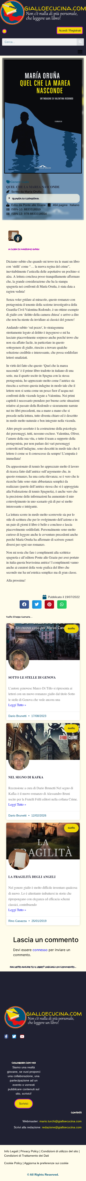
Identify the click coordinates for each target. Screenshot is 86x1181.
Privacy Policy (29, 1151)
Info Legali (11, 1151)
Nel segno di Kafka (25, 777)
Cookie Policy (13, 1163)
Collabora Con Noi (24, 1063)
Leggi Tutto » (17, 705)
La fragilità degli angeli (32, 876)
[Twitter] (14, 1036)
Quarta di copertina (25, 199)
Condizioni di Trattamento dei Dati (26, 1155)
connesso (40, 950)
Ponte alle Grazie (34, 205)
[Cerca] (80, 42)
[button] (4, 31)
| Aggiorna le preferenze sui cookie (45, 1163)
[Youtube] (22, 1036)
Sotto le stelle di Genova (32, 677)
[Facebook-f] (6, 1036)
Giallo (25, 182)
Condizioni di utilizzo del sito (59, 1151)
